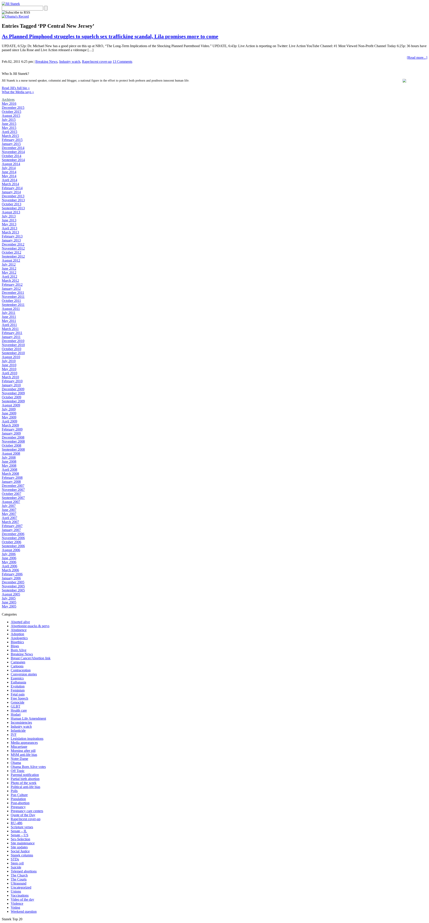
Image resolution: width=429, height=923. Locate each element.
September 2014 (13, 160)
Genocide (17, 702)
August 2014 (11, 164)
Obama (16, 763)
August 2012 (11, 260)
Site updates (19, 847)
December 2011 (13, 292)
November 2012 (13, 248)
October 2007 (11, 494)
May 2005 (9, 606)
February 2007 (12, 526)
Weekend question (24, 911)
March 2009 (10, 425)
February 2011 (12, 333)
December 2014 (13, 148)
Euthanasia (18, 682)
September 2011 (13, 305)
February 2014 (12, 188)
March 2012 (10, 280)
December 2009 (13, 389)
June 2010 (9, 365)
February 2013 (12, 236)
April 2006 (9, 566)
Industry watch (69, 61)
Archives (8, 99)
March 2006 (10, 570)
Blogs (15, 646)
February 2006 (12, 574)
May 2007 (9, 514)
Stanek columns (22, 855)
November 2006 (13, 538)
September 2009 (13, 401)
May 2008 (9, 465)
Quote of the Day (23, 815)
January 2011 (11, 337)
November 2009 (13, 393)
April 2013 (9, 228)
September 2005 (13, 590)
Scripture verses (22, 827)
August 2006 (11, 550)
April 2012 (9, 276)
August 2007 (11, 502)
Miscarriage (19, 746)
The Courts (19, 879)
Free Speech (19, 698)
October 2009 (11, 397)
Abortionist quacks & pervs (30, 626)
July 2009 (9, 409)
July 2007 (9, 506)
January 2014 (11, 192)
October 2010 (11, 349)
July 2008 (9, 457)
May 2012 (9, 272)
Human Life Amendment (28, 718)
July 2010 (9, 361)
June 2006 (9, 558)
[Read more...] (417, 57)
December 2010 (13, 341)
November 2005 (13, 586)
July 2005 (9, 598)
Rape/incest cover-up (97, 61)
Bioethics (17, 642)
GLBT (15, 706)
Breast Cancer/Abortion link (30, 658)
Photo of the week (23, 783)
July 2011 (8, 313)
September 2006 (13, 546)
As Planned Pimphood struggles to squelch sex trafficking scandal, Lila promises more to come (110, 36)
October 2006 (11, 542)
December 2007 (13, 486)
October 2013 (11, 204)
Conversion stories (24, 674)
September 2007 (13, 498)
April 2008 (9, 469)
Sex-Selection (20, 839)
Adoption (17, 634)
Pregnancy (18, 807)
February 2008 (12, 477)
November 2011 (13, 297)
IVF (14, 734)
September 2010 (13, 353)
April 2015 (9, 132)
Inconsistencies (21, 722)
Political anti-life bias (25, 787)
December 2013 (13, 196)
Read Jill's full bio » (16, 88)
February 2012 (12, 284)
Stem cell (17, 863)
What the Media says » (18, 92)
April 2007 (9, 518)
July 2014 (9, 168)
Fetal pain (18, 694)
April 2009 (9, 421)
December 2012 (13, 244)
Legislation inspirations (27, 738)
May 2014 (9, 176)
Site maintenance (23, 843)
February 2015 (12, 140)
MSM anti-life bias (24, 755)
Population (18, 799)
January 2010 (11, 385)
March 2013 (10, 232)
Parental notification (25, 775)
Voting (15, 907)
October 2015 (11, 112)
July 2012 (9, 264)
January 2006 (11, 578)
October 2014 (11, 156)
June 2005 (9, 602)
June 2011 (9, 317)
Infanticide (18, 730)
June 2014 (9, 172)
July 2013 (9, 216)
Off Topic (18, 771)
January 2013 (11, 240)
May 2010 (9, 369)
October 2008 (11, 445)
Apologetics (19, 638)
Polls (14, 791)
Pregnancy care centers (27, 811)
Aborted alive (20, 622)
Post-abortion (20, 803)
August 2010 (11, 357)
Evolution (18, 686)
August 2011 (11, 309)
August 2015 (11, 116)
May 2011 (9, 321)
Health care (19, 710)
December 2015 (13, 107)
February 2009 (12, 429)
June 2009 (9, 413)
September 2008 (13, 449)
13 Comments (122, 61)
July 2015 (9, 120)
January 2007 (11, 530)
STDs (15, 859)
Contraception (21, 670)
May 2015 (9, 128)
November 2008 (13, 441)
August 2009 (11, 405)
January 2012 (11, 288)
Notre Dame (19, 759)
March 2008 (10, 473)
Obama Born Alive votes (28, 767)
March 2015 (10, 136)
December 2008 (13, 437)
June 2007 (9, 510)
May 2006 (9, 562)
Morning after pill (23, 751)
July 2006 (9, 554)
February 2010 (12, 381)
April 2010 (9, 373)
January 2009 (11, 433)
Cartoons (17, 666)
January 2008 (11, 482)
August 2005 (11, 594)
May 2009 (9, 417)
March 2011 (10, 329)
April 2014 (9, 180)
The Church (19, 875)
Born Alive (18, 650)
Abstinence (19, 630)
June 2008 (9, 461)
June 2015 (9, 124)
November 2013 (13, 200)
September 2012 (13, 256)
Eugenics (17, 678)
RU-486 (16, 823)
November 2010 (13, 345)
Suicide (16, 867)
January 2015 (11, 144)
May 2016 (9, 103)
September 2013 (13, 208)
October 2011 (11, 301)
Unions (16, 891)
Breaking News (46, 61)
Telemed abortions (24, 871)
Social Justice (20, 851)
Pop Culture (19, 795)
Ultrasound (18, 883)
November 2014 (13, 152)
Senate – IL (19, 831)
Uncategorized (21, 887)
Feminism (18, 690)
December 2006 (13, 534)
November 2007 (13, 490)
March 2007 (10, 522)
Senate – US (19, 835)
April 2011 (9, 325)
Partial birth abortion (25, 779)
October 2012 (11, 252)
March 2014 (10, 184)
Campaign (18, 662)
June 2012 (9, 268)
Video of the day (22, 899)
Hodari (16, 714)
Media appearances (24, 742)
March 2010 (10, 377)
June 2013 (9, 220)
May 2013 (9, 224)
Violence (17, 903)
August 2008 (11, 453)
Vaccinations (20, 895)
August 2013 (11, 212)
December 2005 (13, 582)
